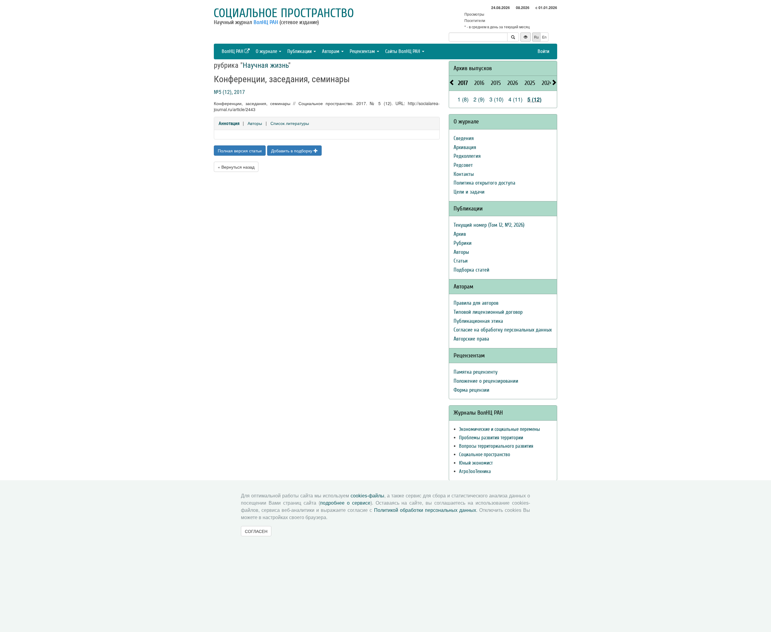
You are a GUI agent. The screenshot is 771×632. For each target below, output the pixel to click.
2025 (530, 82)
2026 (512, 82)
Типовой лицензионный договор (488, 312)
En (544, 36)
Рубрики (463, 243)
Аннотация (229, 123)
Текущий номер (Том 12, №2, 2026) (489, 225)
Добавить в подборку (292, 151)
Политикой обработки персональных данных (425, 510)
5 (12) (534, 99)
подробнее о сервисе (345, 503)
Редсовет (463, 165)
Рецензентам (363, 51)
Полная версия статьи (240, 151)
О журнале (267, 51)
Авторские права (471, 339)
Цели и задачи (469, 192)
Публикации (300, 51)
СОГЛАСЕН (256, 531)
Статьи (461, 261)
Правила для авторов (476, 303)
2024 (547, 82)
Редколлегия (467, 156)
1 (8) (463, 99)
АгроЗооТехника (475, 471)
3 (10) (496, 99)
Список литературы (289, 123)
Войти (543, 51)
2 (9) (479, 99)
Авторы (255, 123)
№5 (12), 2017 (229, 92)
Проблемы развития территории (491, 438)
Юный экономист (476, 463)
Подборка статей (471, 270)
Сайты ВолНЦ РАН (403, 51)
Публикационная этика (478, 321)
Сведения (464, 138)
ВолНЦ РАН (266, 22)
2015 (496, 82)
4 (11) (515, 99)
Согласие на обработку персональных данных (503, 330)
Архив (460, 234)
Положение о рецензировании (486, 381)
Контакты (464, 174)
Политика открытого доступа (484, 183)
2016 (479, 82)
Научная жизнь (265, 65)
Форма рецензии (471, 390)
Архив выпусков (473, 68)
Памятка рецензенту (476, 372)
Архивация (465, 147)
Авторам (331, 51)
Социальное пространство (284, 13)
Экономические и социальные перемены (499, 429)
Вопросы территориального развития (496, 446)
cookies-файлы (367, 495)
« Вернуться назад (236, 167)
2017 (463, 82)
